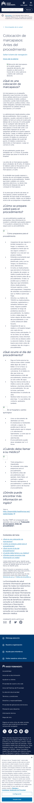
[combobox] (12, 9)
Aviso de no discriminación (11, 675)
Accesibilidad (6, 671)
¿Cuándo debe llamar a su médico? (16, 553)
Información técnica (9, 713)
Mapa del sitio (7, 717)
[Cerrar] (32, 757)
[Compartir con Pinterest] (21, 622)
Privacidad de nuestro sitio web (12, 684)
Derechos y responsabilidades (12, 700)
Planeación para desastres (11, 709)
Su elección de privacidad (10, 692)
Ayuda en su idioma (8, 679)
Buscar (28, 10)
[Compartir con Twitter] (15, 622)
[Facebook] (10, 731)
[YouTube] (15, 731)
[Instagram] (26, 731)
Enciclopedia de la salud (12, 27)
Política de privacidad (22, 577)
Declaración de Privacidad (18, 790)
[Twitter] (4, 731)
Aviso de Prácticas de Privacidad (13, 688)
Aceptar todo (17, 799)
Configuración (17, 794)
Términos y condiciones (10, 696)
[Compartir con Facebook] (10, 622)
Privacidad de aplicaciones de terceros (15, 705)
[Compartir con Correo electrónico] (5, 622)
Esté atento (8, 15)
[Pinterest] (21, 731)
